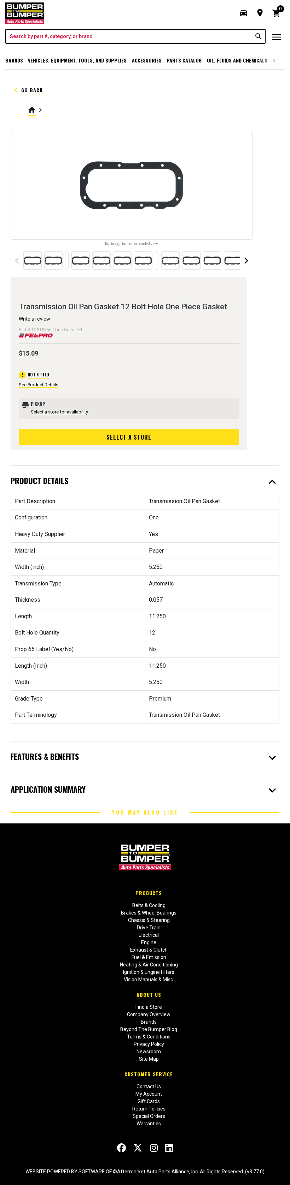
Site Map (149, 1059)
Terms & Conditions (148, 1037)
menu (276, 37)
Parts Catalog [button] (184, 60)
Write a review (34, 319)
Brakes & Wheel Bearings (148, 913)
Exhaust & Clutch (149, 950)
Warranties (149, 1123)
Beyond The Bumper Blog (148, 1029)
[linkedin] (169, 1148)
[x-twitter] (137, 1148)
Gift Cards (149, 1101)
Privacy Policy (149, 1044)
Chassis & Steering (149, 920)
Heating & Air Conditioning (149, 964)
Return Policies (149, 1109)
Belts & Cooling (149, 905)
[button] (243, 13)
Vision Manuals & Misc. (149, 979)
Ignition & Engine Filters (148, 972)
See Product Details (38, 384)
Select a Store (128, 437)
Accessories (147, 60)
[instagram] (154, 1148)
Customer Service (148, 1074)
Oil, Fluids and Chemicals (237, 60)
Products (148, 893)
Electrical (149, 935)
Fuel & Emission (149, 957)
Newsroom (149, 1051)
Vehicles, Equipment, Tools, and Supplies (77, 60)
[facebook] (121, 1148)
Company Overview (148, 1014)
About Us (149, 994)
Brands (14, 60)
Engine (148, 942)
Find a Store (148, 1007)
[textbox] (129, 36)
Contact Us (149, 1086)
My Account (148, 1094)
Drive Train (149, 927)
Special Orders (149, 1116)
